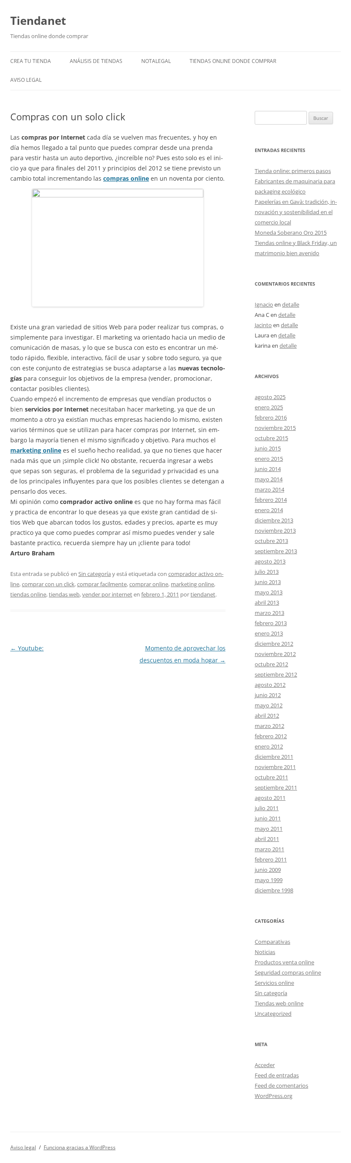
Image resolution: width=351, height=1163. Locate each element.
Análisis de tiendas (96, 61)
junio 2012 (268, 695)
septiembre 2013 (276, 551)
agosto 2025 (270, 397)
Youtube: (27, 648)
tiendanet (202, 594)
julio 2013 (267, 572)
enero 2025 (269, 407)
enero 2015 (269, 458)
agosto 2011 (270, 798)
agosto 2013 (270, 561)
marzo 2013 (269, 613)
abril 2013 (267, 602)
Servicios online (274, 983)
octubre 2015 (271, 438)
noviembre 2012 (275, 654)
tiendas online (28, 594)
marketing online (35, 450)
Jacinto (263, 325)
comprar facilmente (102, 584)
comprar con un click (48, 584)
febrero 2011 (271, 859)
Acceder (265, 1065)
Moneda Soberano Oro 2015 (291, 232)
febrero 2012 (271, 736)
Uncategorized (273, 1013)
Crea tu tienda (30, 61)
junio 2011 (268, 818)
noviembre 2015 (275, 428)
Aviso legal (26, 79)
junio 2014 (268, 469)
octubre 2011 (271, 777)
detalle (290, 304)
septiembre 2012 (276, 674)
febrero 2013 (271, 623)
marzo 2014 (269, 489)
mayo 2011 (269, 828)
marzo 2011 (269, 849)
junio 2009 (268, 870)
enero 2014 (269, 510)
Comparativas (272, 941)
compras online (126, 178)
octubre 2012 (271, 664)
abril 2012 (267, 715)
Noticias (265, 952)
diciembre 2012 (274, 643)
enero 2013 (269, 633)
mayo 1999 (269, 880)
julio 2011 (267, 808)
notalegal (156, 61)
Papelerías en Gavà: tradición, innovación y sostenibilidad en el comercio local (296, 212)
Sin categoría (94, 574)
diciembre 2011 (274, 756)
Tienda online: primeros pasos (293, 171)
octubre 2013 (271, 541)
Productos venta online (284, 962)
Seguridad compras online (288, 972)
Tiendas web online (279, 1003)
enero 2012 (269, 746)
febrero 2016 (271, 417)
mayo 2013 (269, 592)
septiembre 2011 (276, 787)
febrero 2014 (271, 500)
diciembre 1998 (274, 890)
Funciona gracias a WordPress (80, 1147)
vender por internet (107, 594)
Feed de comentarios (281, 1085)
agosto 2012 (270, 685)
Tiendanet (38, 20)
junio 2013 (268, 582)
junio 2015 (268, 448)
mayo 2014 (269, 479)
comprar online (148, 584)
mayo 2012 (269, 705)
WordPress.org (273, 1096)
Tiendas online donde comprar (233, 61)
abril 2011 (267, 839)
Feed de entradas (277, 1075)
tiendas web (64, 594)
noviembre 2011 (275, 767)
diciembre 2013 (274, 520)
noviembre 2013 (275, 530)
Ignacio (264, 304)
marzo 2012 (269, 726)
